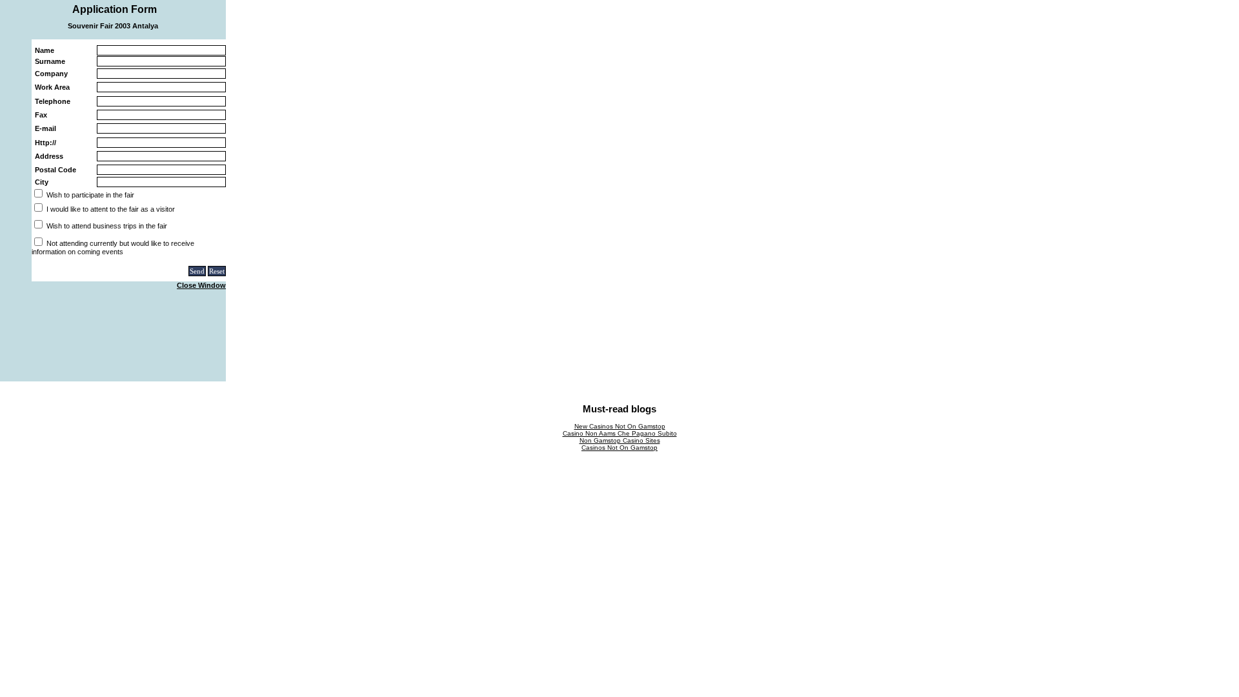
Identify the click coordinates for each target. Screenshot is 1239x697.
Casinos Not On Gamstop (619, 447)
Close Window (201, 285)
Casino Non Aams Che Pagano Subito (620, 433)
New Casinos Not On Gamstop (619, 426)
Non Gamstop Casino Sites (619, 440)
